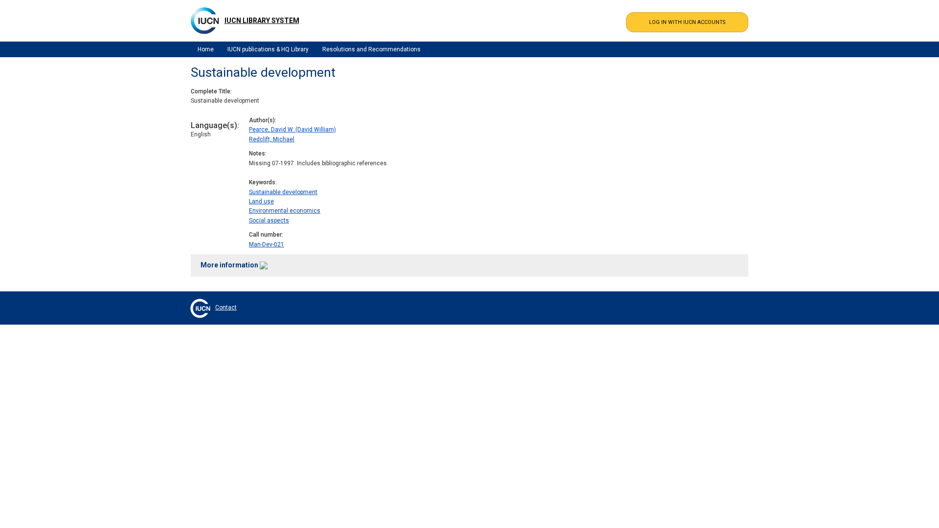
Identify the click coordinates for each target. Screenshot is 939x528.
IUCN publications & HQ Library (268, 49)
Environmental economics (284, 210)
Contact (226, 307)
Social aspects (269, 220)
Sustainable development (283, 192)
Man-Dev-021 (266, 244)
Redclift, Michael (271, 139)
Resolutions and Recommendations (371, 49)
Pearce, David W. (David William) (292, 129)
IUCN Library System (261, 20)
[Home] (205, 20)
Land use (261, 201)
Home (206, 49)
